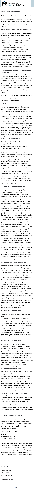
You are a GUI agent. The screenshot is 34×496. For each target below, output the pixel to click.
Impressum (22, 489)
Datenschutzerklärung (17, 492)
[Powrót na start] (16, 3)
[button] (32, 3)
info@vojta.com (11, 438)
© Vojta (12, 489)
